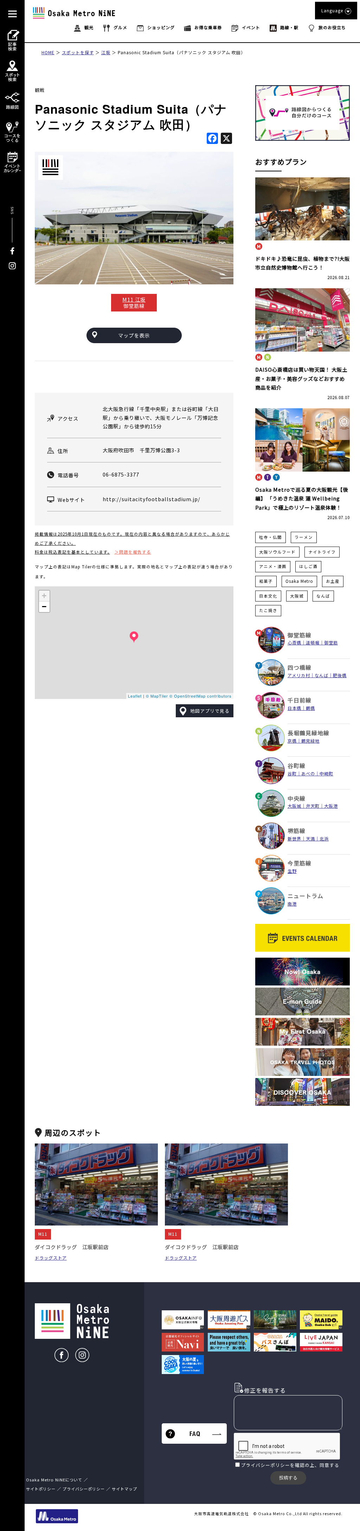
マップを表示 (134, 335)
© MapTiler (157, 696)
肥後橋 (340, 675)
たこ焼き (268, 610)
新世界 (294, 839)
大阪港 (331, 806)
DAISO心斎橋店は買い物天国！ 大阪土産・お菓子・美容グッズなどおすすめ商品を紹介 (301, 378)
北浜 (324, 839)
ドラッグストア (51, 1258)
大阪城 (297, 596)
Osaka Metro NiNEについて (54, 1479)
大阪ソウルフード (277, 552)
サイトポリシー (41, 1489)
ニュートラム (305, 896)
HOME (47, 52)
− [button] (44, 606)
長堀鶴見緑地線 (308, 733)
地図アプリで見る (210, 710)
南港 (292, 904)
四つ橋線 (299, 667)
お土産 (333, 581)
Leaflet (135, 696)
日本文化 (268, 596)
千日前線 (299, 700)
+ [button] (44, 595)
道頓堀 (313, 643)
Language (332, 10)
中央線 (297, 798)
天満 (310, 839)
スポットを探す (78, 52)
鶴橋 (310, 708)
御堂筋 (331, 643)
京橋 (292, 741)
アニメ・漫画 (273, 566)
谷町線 (297, 766)
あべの (308, 773)
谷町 (292, 773)
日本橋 (294, 708)
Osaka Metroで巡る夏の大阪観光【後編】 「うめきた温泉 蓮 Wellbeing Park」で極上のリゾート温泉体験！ (301, 498)
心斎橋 (294, 643)
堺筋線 (297, 831)
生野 (292, 871)
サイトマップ (124, 1489)
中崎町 (326, 773)
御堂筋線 (299, 635)
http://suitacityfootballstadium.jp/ (151, 499)
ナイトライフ (322, 552)
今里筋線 (299, 863)
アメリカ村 (299, 675)
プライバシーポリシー (265, 1465)
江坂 (105, 52)
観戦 (40, 90)
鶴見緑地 (310, 741)
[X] (226, 139)
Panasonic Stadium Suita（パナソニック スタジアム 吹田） (181, 52)
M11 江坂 (134, 299)
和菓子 (266, 581)
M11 (42, 1234)
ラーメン (304, 537)
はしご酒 (308, 566)
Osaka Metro (299, 581)
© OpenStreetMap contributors (200, 696)
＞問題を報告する (133, 552)
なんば (323, 596)
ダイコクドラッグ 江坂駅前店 (72, 1246)
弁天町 (313, 806)
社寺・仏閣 (270, 537)
